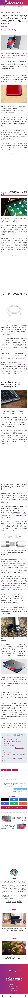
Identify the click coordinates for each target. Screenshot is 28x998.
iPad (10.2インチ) (9, 745)
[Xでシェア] (2, 30)
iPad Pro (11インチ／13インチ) (12, 739)
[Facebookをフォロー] (23, 799)
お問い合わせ (14, 990)
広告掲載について (14, 988)
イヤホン (19, 754)
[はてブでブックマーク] (10, 30)
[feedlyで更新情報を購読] (14, 803)
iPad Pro (16, 770)
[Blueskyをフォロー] (14, 799)
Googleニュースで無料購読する (14, 807)
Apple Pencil (7, 752)
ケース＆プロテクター (10, 754)
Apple (4, 770)
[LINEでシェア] (12, 30)
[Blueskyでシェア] (4, 30)
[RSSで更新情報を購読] (23, 803)
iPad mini (6, 743)
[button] (15, 30)
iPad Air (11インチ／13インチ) (12, 741)
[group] (14, 922)
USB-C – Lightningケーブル (15, 362)
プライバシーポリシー (14, 986)
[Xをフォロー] (5, 799)
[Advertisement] (14, 169)
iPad (18, 735)
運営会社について (14, 984)
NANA (14, 878)
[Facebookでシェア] (7, 30)
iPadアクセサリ (19, 748)
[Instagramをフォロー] (5, 803)
